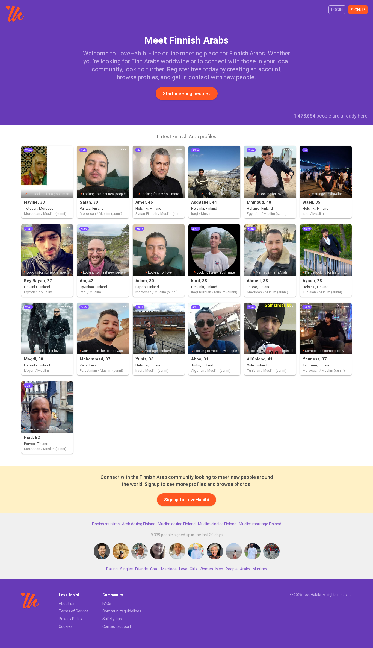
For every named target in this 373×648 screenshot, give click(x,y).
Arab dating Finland (138, 523)
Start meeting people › (187, 93)
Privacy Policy (70, 618)
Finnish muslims (106, 523)
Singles (126, 569)
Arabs (245, 569)
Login (337, 9)
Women (206, 569)
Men (219, 569)
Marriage (169, 569)
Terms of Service (73, 611)
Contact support (116, 626)
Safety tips (112, 618)
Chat (154, 569)
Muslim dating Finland (177, 523)
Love (183, 569)
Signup (358, 9)
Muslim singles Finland (217, 523)
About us (66, 603)
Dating (112, 569)
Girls (193, 569)
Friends (141, 569)
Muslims (260, 569)
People (232, 569)
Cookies (65, 626)
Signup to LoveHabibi (186, 500)
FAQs (106, 603)
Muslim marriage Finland (260, 523)
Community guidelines (121, 611)
